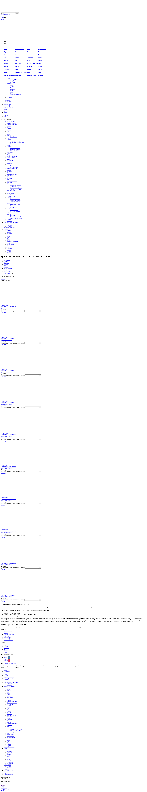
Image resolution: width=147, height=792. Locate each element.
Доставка (6, 646)
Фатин (8, 183)
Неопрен (9, 127)
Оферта (6, 650)
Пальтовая (18, 69)
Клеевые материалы (9, 634)
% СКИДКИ (7, 638)
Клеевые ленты (11, 223)
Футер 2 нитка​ (13, 79)
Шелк (39, 63)
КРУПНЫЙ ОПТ (8, 640)
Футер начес (41, 54)
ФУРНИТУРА (7, 247)
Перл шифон (13, 215)
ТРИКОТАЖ (7, 229)
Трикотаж (30, 66)
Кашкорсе (12, 89)
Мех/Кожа (18, 63)
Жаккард (9, 130)
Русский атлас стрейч (15, 132)
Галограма (7, 69)
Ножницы (9, 252)
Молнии (9, 101)
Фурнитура (7, 636)
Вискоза (6, 66)
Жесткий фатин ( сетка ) (16, 188)
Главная (3, 273)
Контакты (6, 648)
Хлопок (40, 57)
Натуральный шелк (15, 204)
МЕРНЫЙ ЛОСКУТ (9, 228)
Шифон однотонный (15, 217)
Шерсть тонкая (14, 210)
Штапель (40, 66)
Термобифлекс (13, 137)
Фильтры (3, 279)
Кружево (17, 57)
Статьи (5, 652)
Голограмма (10, 152)
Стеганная (30, 57)
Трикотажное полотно (15, 94)
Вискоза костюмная (15, 150)
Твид (28, 60)
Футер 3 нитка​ (13, 81)
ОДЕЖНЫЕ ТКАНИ (9, 121)
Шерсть (40, 60)
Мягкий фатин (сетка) (15, 189)
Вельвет (6, 60)
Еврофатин (13, 186)
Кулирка (9, 230)
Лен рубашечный (14, 167)
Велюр (6, 63)
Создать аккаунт (5, 783)
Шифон (40, 72)
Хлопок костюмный (15, 199)
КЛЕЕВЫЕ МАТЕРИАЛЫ (11, 222)
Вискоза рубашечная (15, 149)
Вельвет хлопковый (15, 143)
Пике (28, 49)
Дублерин (40, 75)
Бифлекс (6, 54)
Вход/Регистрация (8, 774)
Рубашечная (30, 52)
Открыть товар (4, 305)
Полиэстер (9, 221)
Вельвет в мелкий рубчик (16, 141)
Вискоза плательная (15, 148)
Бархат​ (6, 52)
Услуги (5, 649)
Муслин (17, 66)
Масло (11, 92)
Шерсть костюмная (15, 211)
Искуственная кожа (9, 75)
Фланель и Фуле (11, 190)
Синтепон (9, 248)
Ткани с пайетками (32, 63)
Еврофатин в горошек (15, 185)
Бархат (8, 134)
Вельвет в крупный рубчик (17, 142)
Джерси (12, 90)
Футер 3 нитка (42, 49)
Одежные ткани (8, 631)
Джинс (6, 72)
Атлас (5, 49)
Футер (8, 78)
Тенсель (9, 128)
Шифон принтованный (16, 218)
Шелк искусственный (15, 205)
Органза (9, 126)
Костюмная (18, 52)
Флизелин (9, 225)
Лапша (11, 93)
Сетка (28, 54)
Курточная (18, 54)
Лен (16, 60)
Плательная (10, 172)
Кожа (8, 159)
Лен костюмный (14, 166)
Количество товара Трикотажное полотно (13, 311)
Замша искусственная (12, 124)
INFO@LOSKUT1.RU (10, 663)
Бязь (5, 57)
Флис (28, 72)
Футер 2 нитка (42, 52)
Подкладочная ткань (21, 72)
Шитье (40, 69)
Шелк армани (13, 207)
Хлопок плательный (15, 201)
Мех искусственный (12, 168)
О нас (5, 645)
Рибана (12, 86)
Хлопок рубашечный (15, 200)
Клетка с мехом (19, 49)
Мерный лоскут (8, 637)
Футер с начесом (11, 196)
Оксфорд (9, 250)
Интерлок (12, 87)
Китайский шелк (11, 123)
